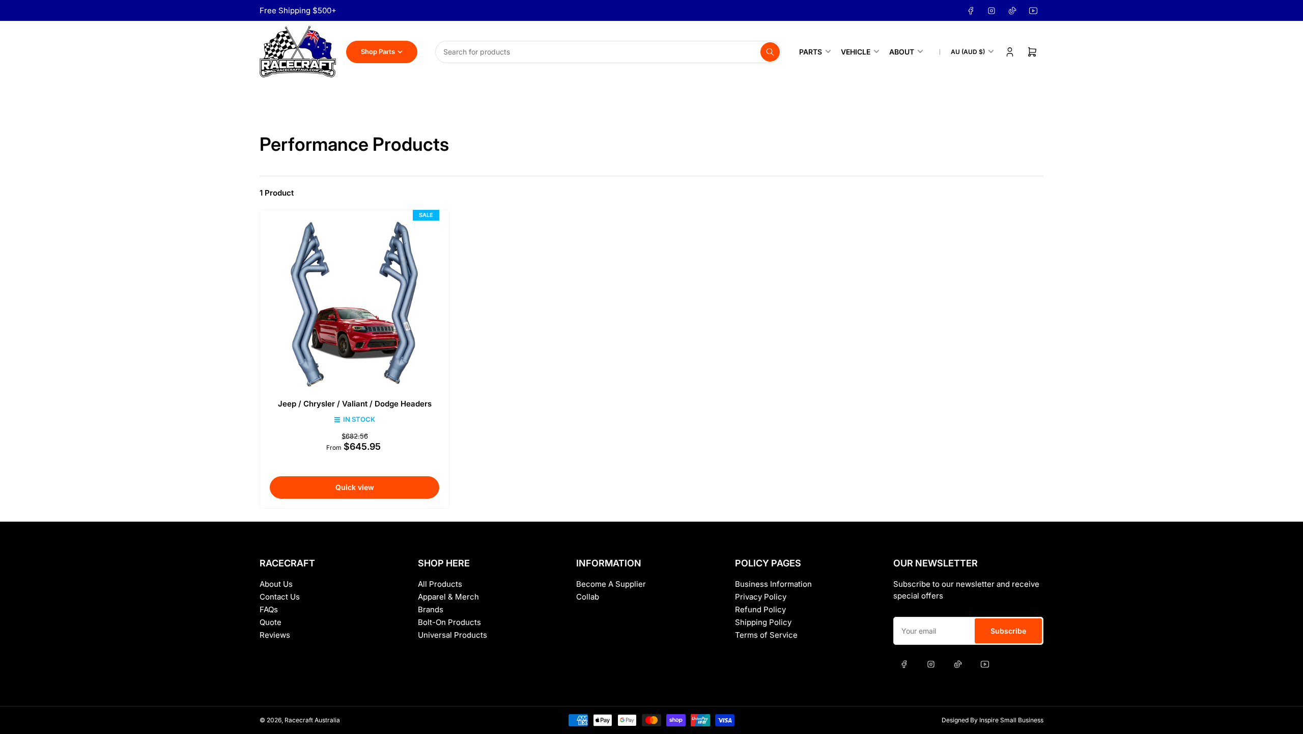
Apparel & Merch (448, 597)
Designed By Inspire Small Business (992, 720)
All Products (440, 584)
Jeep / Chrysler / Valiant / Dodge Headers (355, 404)
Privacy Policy (760, 597)
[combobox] (608, 52)
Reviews (275, 635)
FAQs (269, 609)
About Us (276, 584)
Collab (587, 597)
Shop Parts (378, 51)
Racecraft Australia (312, 720)
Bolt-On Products (449, 622)
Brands (430, 609)
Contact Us (280, 597)
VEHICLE (855, 51)
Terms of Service (766, 635)
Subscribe (1008, 631)
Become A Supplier (611, 584)
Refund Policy (760, 609)
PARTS (810, 51)
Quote (270, 622)
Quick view (354, 487)
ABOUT (901, 51)
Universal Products (452, 635)
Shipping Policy (763, 622)
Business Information (773, 584)
